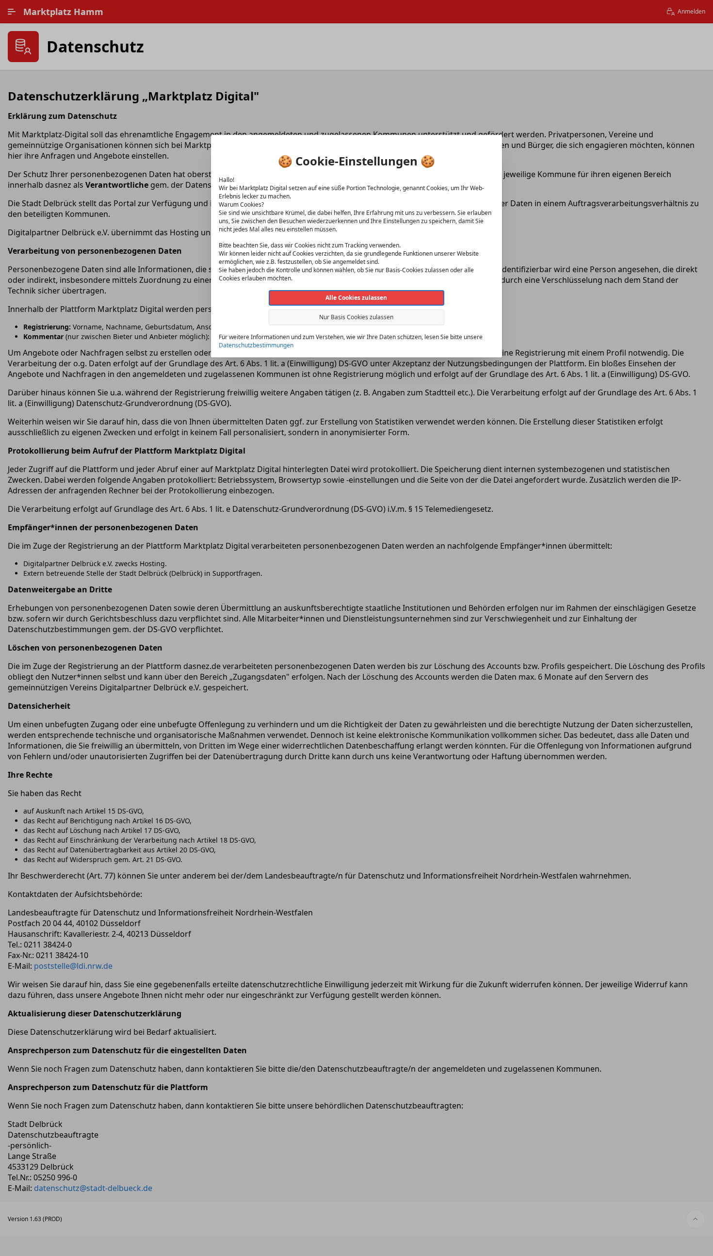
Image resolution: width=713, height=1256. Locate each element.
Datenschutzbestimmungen (256, 345)
